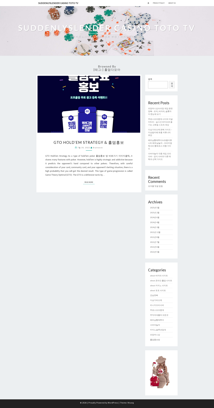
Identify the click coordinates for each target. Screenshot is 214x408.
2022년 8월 (154, 237)
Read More (90, 182)
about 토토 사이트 (158, 290)
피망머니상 (155, 334)
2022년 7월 (154, 242)
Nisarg (131, 402)
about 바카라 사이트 (159, 275)
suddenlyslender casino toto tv (58, 3)
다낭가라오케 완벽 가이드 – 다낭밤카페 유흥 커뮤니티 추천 (160, 132)
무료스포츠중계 (157, 310)
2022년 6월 (154, 247)
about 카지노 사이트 (159, 285)
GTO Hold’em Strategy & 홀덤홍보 (89, 142)
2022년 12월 (155, 232)
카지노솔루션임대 (158, 330)
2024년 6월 (154, 217)
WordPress (113, 402)
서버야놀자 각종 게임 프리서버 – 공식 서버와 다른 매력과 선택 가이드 (159, 156)
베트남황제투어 (157, 320)
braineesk (98, 148)
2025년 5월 (154, 207)
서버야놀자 (155, 325)
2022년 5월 (154, 252)
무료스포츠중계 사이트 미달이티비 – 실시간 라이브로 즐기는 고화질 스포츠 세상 (160, 122)
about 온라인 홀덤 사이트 (161, 280)
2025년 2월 (154, 212)
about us (172, 3)
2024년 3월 (154, 227)
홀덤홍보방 (155, 339)
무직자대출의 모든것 (159, 315)
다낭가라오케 (156, 300)
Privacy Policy (159, 3)
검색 (150, 79)
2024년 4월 (154, 222)
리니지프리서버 (157, 305)
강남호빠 (154, 295)
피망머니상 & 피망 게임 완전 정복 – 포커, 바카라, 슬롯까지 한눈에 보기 (160, 111)
